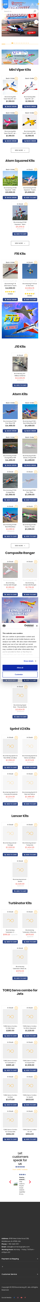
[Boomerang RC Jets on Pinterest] (25, 1297)
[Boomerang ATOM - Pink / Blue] (29, 480)
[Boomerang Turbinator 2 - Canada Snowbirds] (10, 920)
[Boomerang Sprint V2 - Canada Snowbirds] (10, 782)
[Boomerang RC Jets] (20, 320)
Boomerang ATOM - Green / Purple (30, 526)
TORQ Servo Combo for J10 (30, 1131)
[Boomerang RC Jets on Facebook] (14, 1297)
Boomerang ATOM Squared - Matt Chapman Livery (10, 190)
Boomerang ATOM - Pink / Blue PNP (10, 422)
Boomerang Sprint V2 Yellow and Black (29, 757)
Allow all (20, 668)
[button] (10, 1181)
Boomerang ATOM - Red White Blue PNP (30, 422)
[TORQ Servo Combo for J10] (29, 1120)
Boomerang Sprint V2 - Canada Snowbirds (10, 793)
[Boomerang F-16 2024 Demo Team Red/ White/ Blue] (10, 271)
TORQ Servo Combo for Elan (10, 1096)
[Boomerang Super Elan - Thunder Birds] (20, 695)
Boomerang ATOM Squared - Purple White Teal (29, 190)
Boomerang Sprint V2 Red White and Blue (10, 757)
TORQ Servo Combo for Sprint (30, 1096)
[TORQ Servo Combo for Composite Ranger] (10, 1120)
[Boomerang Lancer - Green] (20, 869)
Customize (19, 674)
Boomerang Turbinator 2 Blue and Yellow (20, 969)
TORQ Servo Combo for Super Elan (30, 1062)
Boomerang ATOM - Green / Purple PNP (30, 457)
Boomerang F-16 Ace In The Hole (30, 285)
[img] (20, 1166)
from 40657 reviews (20, 1169)
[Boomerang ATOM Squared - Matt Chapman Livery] (10, 178)
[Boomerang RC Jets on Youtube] (21, 1297)
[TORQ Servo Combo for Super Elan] (29, 1051)
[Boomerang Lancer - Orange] (10, 833)
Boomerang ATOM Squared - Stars (20, 223)
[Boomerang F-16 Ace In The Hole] (29, 271)
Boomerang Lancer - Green (20, 880)
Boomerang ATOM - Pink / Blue (30, 491)
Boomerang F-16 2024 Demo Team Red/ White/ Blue (10, 286)
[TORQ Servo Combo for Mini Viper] (10, 1016)
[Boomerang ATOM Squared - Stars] (20, 212)
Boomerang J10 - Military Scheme (20, 375)
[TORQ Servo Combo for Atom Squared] (29, 1016)
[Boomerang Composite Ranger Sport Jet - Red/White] (10, 570)
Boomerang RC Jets (10, 281)
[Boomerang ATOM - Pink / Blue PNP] (10, 411)
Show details (28, 661)
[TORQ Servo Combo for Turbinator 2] (10, 1051)
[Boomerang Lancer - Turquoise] (29, 833)
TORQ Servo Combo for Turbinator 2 (10, 1062)
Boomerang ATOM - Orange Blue (10, 491)
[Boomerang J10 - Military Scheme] (20, 364)
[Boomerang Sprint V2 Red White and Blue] (10, 746)
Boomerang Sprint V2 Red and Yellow (29, 793)
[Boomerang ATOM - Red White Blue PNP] (29, 411)
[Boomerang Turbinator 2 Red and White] (29, 920)
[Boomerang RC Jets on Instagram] (18, 1297)
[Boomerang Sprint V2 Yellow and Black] (29, 746)
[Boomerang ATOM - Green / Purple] (29, 515)
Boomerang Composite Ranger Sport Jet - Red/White (10, 585)
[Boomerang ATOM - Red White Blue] (10, 515)
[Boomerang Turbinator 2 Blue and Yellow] (20, 957)
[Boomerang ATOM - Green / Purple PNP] (29, 446)
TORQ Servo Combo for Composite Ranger (10, 1132)
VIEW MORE (19, 150)
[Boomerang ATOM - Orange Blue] (10, 480)
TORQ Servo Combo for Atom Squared (30, 1027)
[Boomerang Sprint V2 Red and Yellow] (29, 782)
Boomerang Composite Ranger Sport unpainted (29, 585)
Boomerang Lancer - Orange (10, 844)
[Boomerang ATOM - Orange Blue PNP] (10, 446)
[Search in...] (34, 11)
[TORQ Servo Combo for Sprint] (29, 1085)
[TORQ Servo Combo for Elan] (10, 1085)
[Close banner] (37, 626)
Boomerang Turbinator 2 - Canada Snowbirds (10, 932)
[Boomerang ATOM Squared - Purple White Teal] (29, 178)
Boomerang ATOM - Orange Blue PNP (10, 457)
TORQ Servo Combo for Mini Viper (10, 1027)
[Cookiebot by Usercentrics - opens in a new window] (25, 625)
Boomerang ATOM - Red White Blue (10, 526)
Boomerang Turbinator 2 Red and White (30, 932)
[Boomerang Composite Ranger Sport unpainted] (29, 570)
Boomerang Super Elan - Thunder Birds (20, 706)
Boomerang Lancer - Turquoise (30, 844)
